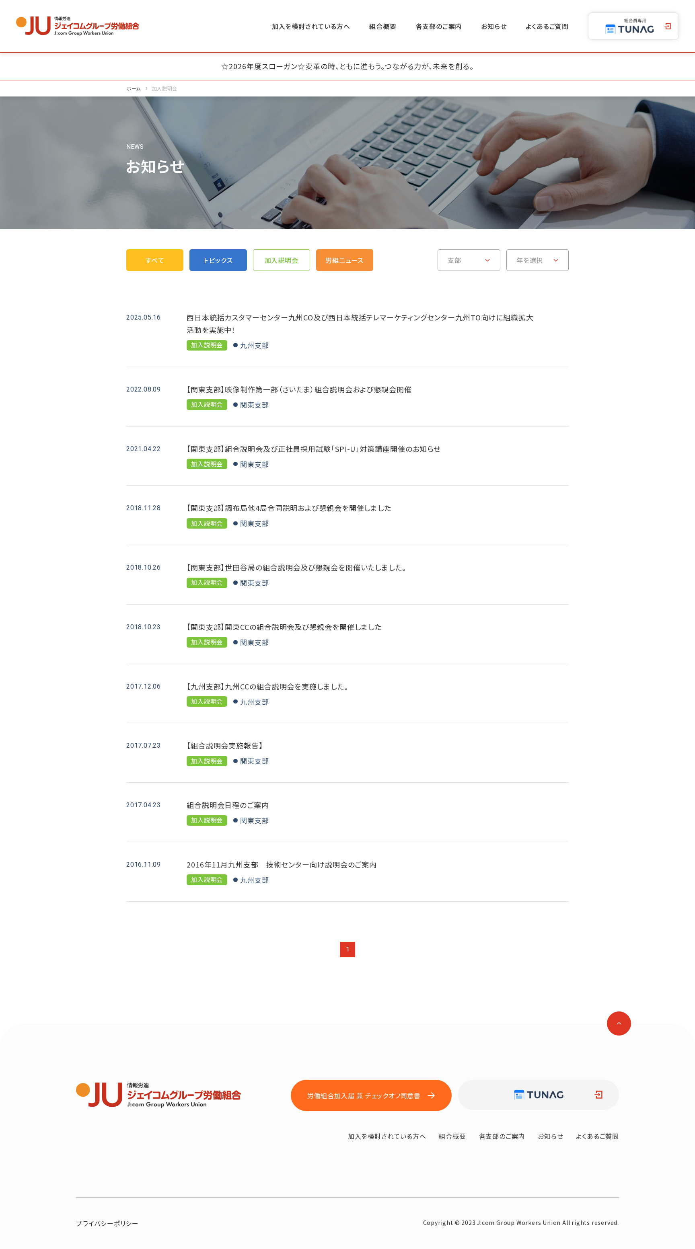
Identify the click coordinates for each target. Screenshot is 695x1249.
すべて (155, 260)
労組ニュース (344, 260)
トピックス (218, 260)
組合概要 (382, 26)
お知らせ (493, 26)
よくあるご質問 (547, 26)
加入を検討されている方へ (311, 26)
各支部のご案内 (439, 26)
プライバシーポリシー (107, 1223)
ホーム (133, 88)
